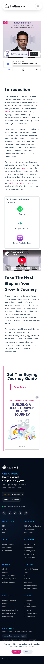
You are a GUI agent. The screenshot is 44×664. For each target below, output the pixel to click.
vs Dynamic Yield (30, 613)
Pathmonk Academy (31, 569)
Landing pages (29, 529)
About (4, 569)
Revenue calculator (31, 589)
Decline (27, 652)
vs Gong (27, 604)
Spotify (22, 214)
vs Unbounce (28, 600)
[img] (16, 6)
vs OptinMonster (30, 607)
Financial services (9, 613)
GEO (4, 529)
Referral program (8, 582)
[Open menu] (38, 6)
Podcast (27, 579)
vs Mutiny (27, 610)
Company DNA (29, 551)
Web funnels (28, 533)
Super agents (29, 548)
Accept (16, 652)
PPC (3, 533)
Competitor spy (29, 554)
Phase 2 (8, 111)
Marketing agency (9, 600)
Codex (26, 572)
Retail (4, 604)
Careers (5, 572)
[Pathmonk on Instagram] (26, 513)
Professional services (10, 610)
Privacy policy (7, 659)
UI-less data (7, 551)
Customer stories (8, 575)
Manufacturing (7, 617)
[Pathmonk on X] (4, 513)
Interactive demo (30, 585)
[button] (19, 387)
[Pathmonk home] (11, 467)
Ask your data (7, 548)
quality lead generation (18, 183)
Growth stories (29, 544)
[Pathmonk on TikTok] (15, 513)
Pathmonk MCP (29, 557)
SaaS (4, 607)
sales (24, 168)
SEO (3, 526)
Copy (23, 636)
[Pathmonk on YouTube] (20, 513)
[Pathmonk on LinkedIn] (10, 513)
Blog (25, 575)
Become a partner (9, 579)
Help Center (28, 582)
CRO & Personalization (32, 526)
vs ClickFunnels (29, 617)
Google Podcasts (22, 228)
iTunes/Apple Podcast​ (22, 243)
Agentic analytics (8, 544)
